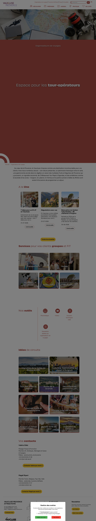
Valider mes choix (41, 517)
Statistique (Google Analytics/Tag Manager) (49, 513)
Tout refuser (56, 517)
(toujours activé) (48, 512)
